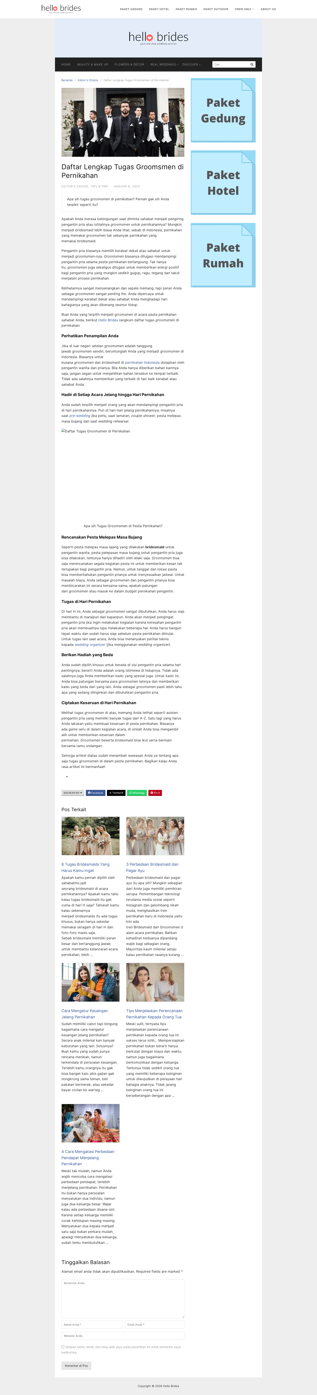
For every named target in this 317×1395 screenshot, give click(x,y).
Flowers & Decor (129, 64)
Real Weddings (163, 64)
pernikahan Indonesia (142, 362)
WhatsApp (138, 792)
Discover (190, 64)
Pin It (156, 792)
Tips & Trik (99, 186)
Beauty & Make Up (92, 64)
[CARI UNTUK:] (234, 64)
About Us (268, 9)
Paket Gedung (131, 9)
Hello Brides (108, 320)
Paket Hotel (159, 9)
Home (66, 64)
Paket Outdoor (216, 9)
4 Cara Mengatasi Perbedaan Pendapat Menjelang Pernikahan (88, 1157)
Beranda (66, 80)
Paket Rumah (186, 9)
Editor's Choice (88, 80)
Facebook (97, 792)
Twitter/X (117, 792)
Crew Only (243, 9)
